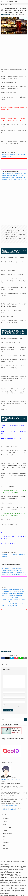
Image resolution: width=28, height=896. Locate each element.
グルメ (4, 824)
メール (4, 695)
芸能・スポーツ (6, 842)
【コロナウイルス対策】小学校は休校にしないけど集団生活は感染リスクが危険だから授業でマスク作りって (13, 599)
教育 (4, 836)
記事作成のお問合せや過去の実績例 (9, 805)
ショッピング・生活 (7, 827)
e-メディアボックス (14, 1)
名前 (4, 690)
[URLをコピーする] (25, 658)
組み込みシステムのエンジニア (8, 779)
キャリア (5, 821)
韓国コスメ (5, 848)
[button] (3, 658)
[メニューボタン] (1, 1)
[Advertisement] (14, 50)
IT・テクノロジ (6, 818)
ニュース (5, 830)
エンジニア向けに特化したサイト (10, 809)
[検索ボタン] (26, 1)
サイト (4, 700)
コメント (5, 673)
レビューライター (20, 779)
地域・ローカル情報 (6, 14)
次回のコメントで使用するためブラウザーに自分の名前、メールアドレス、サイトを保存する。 (14, 705)
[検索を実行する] (25, 719)
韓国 (4, 845)
